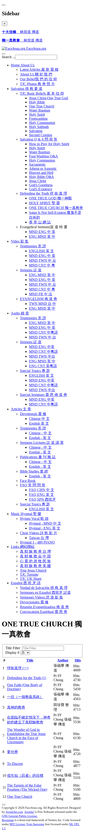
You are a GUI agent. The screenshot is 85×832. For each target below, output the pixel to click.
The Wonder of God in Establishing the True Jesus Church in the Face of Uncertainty (26, 736)
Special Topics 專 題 (35, 504)
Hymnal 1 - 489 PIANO (37, 542)
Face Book (28, 481)
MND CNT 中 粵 (42, 265)
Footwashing (38, 118)
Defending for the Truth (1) (26, 678)
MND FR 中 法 (40, 294)
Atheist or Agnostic (43, 168)
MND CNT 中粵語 (43, 332)
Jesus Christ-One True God (48, 98)
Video (20, 241)
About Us (36, 74)
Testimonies (33, 246)
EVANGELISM (38, 299)
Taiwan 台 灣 (39, 538)
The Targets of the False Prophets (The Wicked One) (27, 787)
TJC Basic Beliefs (42, 93)
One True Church (41, 106)
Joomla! (29, 812)
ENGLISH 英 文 (41, 251)
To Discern (15, 764)
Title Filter (13, 648)
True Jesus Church (33, 570)
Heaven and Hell (41, 173)
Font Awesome (35, 824)
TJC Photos (37, 84)
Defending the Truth (43, 193)
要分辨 (12, 752)
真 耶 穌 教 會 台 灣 (35, 551)
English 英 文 (39, 423)
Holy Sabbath (39, 127)
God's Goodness (41, 185)
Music (26, 514)
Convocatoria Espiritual (43, 612)
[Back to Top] (3, 804)
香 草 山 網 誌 (40, 222)
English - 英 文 (40, 438)
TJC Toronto (29, 574)
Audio (20, 313)
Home (22, 65)
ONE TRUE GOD (50, 198)
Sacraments (37, 164)
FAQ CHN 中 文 (41, 490)
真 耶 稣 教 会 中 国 (35, 556)
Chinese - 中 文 (40, 433)
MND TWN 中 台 (42, 260)
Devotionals (33, 414)
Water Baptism (39, 110)
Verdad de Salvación (44, 588)
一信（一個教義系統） (25, 697)
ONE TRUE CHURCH (56, 208)
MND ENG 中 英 (42, 232)
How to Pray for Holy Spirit (49, 144)
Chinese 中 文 (39, 419)
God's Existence (40, 189)
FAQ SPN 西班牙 (42, 499)
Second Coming (40, 135)
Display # (12, 652)
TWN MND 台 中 (42, 304)
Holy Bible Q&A (41, 177)
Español (26, 583)
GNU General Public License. (20, 816)
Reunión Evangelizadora (44, 607)
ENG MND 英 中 (42, 236)
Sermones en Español (45, 592)
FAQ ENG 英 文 (41, 495)
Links (22, 547)
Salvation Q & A (38, 139)
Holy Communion (42, 123)
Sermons (30, 270)
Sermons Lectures (42, 443)
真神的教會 (16, 707)
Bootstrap (8, 820)
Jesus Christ (37, 181)
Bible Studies (34, 471)
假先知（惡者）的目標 (25, 775)
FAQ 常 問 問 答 (32, 485)
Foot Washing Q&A (43, 156)
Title (29, 660)
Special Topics (35, 371)
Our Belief (38, 79)
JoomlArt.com (14, 812)
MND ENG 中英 (41, 347)
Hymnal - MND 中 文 (45, 523)
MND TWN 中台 (42, 356)
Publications (38, 457)
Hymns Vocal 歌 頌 (34, 519)
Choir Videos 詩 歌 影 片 (38, 533)
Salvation (26, 89)
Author (62, 660)
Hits (78, 660)
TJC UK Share (30, 579)
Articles (21, 409)
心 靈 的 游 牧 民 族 (35, 561)
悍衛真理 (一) (17, 668)
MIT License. (18, 824)
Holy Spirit (37, 114)
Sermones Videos (41, 597)
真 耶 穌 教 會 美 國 (35, 566)
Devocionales (34, 602)
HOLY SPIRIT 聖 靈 (44, 203)
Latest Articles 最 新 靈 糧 (39, 69)
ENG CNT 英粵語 (43, 366)
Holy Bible (37, 102)
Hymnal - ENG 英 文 (44, 528)
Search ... (8, 57)
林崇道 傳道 (20, 32)
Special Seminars (43, 395)
